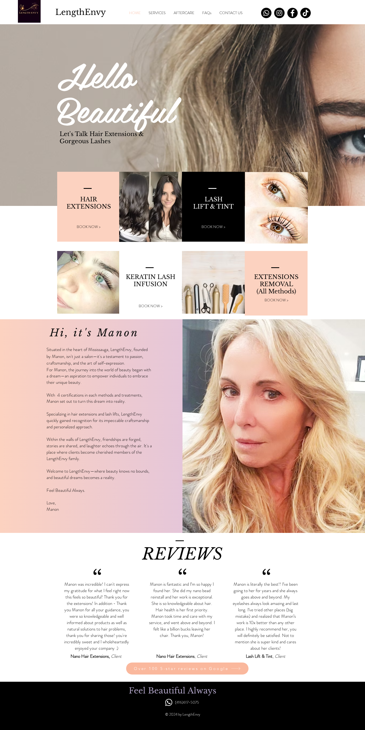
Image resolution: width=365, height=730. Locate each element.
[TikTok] (305, 13)
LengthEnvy (80, 12)
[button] (157, 13)
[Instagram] (279, 13)
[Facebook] (292, 13)
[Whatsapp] (266, 13)
